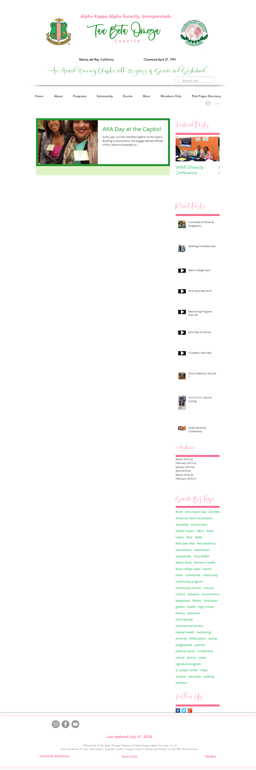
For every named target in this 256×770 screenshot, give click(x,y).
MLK (189, 537)
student (181, 676)
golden (180, 607)
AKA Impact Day (195, 512)
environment (210, 594)
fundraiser (211, 600)
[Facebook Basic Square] (178, 710)
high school (206, 607)
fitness (196, 600)
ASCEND (214, 512)
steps (204, 670)
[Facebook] (65, 724)
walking (209, 676)
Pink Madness (206, 543)
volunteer (194, 676)
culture (180, 594)
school (180, 657)
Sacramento (184, 550)
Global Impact (185, 531)
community (210, 575)
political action (185, 651)
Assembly (182, 524)
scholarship (205, 651)
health (191, 607)
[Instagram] (56, 724)
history (180, 613)
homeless (193, 613)
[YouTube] (75, 724)
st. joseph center (187, 670)
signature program (188, 664)
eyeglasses (183, 600)
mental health (185, 632)
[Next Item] (213, 149)
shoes (202, 657)
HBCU (200, 531)
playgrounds (184, 645)
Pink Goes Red (185, 543)
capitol (206, 569)
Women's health (205, 562)
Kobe (210, 531)
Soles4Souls (202, 550)
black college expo (188, 569)
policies (200, 645)
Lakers (180, 537)
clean (179, 575)
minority (181, 638)
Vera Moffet (201, 556)
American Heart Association (194, 518)
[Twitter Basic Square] (184, 710)
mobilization (197, 638)
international (184, 619)
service (191, 657)
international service (189, 626)
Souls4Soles (183, 556)
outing (212, 638)
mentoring (204, 632)
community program (189, 581)
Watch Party (184, 562)
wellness (181, 683)
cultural (208, 588)
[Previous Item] (182, 149)
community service (188, 588)
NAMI (198, 537)
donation (194, 594)
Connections (199, 524)
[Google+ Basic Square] (190, 710)
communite (192, 575)
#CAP (179, 512)
